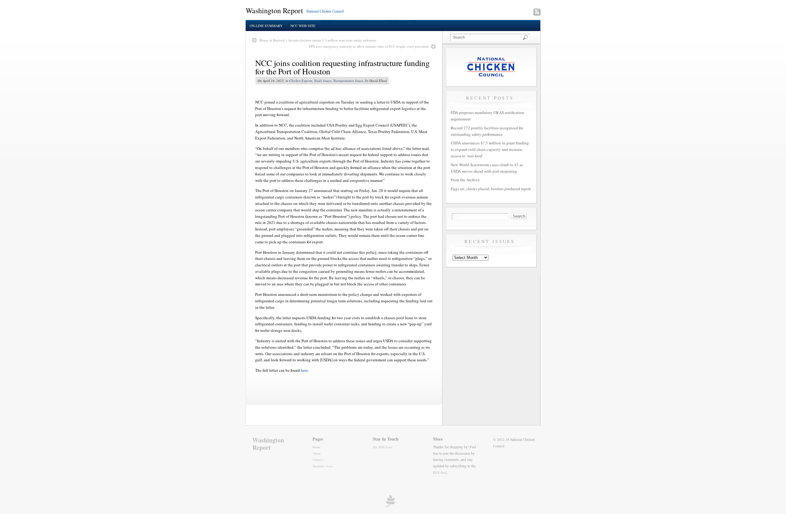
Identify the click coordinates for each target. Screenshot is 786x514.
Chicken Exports (300, 80)
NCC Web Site (302, 25)
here (304, 370)
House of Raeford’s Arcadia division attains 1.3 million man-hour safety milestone (317, 40)
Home (317, 447)
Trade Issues (322, 80)
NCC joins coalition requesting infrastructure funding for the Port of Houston (342, 67)
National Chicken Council (325, 11)
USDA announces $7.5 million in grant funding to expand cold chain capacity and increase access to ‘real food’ (490, 149)
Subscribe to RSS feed (510, 12)
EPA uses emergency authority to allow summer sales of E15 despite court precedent (369, 46)
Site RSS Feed (382, 447)
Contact (318, 459)
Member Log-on (334, 22)
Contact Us (360, 22)
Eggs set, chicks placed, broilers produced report (491, 188)
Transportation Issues (348, 80)
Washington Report (274, 10)
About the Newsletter (394, 22)
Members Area (323, 466)
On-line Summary (266, 25)
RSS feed (440, 472)
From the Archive (465, 179)
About (317, 453)
